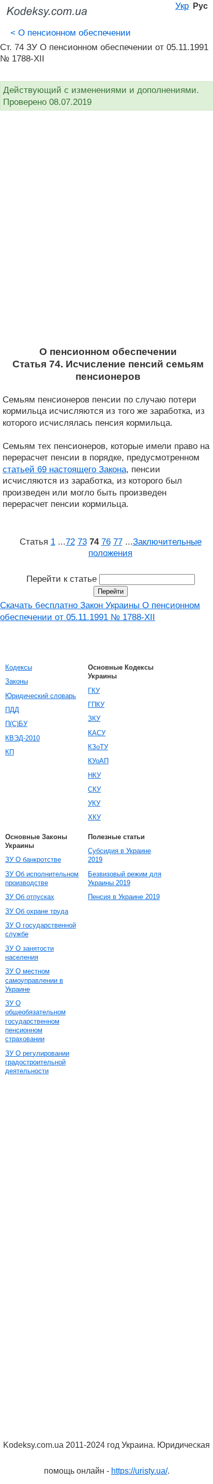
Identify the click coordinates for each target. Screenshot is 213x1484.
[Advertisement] (106, 234)
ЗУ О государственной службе (40, 929)
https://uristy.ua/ (139, 1470)
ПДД (12, 710)
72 (70, 541)
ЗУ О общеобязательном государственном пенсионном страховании (35, 1021)
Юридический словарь (40, 696)
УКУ (94, 803)
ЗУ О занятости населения (29, 953)
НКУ (94, 775)
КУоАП (98, 761)
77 (118, 541)
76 (106, 541)
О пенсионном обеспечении (70, 32)
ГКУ (94, 690)
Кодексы (18, 667)
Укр (182, 6)
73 (82, 541)
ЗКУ (94, 718)
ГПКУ (96, 704)
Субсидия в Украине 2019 (119, 855)
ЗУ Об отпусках (29, 897)
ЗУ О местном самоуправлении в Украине (34, 980)
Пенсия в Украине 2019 (124, 897)
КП (9, 752)
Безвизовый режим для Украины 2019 (124, 878)
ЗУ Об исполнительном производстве (42, 878)
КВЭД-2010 (22, 738)
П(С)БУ (16, 724)
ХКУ (94, 817)
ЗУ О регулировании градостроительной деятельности (37, 1062)
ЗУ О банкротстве (33, 859)
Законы (16, 681)
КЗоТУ (98, 747)
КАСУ (96, 733)
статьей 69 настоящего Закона (64, 469)
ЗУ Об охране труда (36, 911)
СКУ (94, 789)
